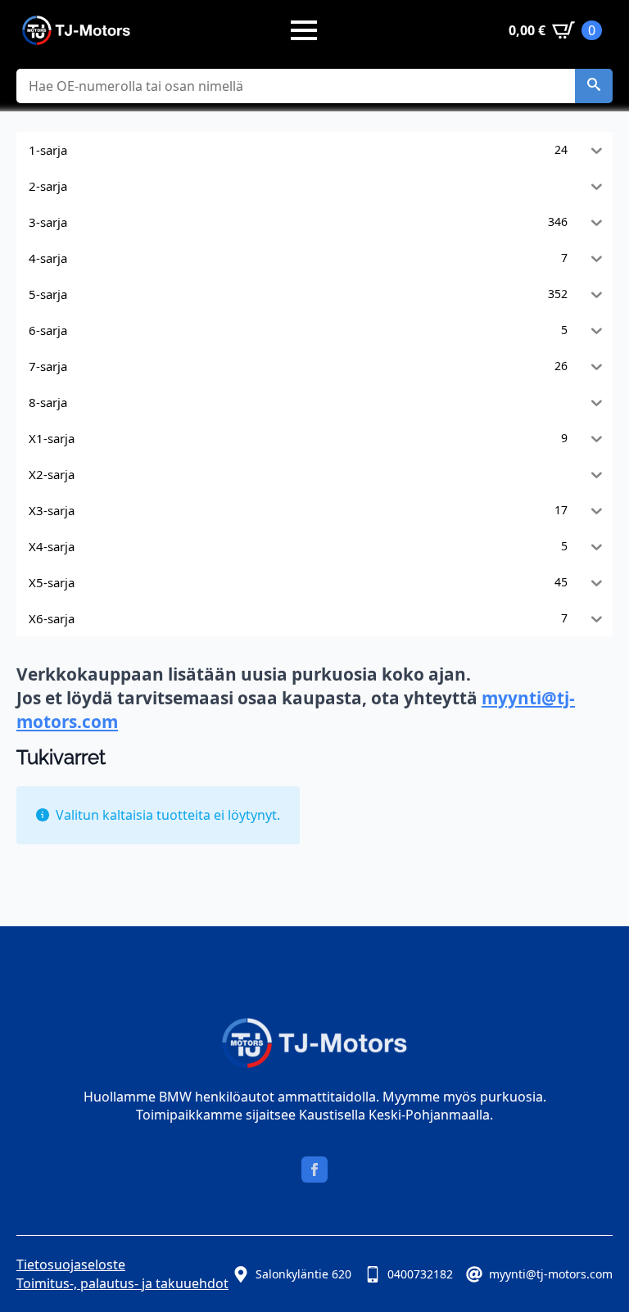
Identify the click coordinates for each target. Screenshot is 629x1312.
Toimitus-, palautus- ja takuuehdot (122, 1283)
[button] (594, 86)
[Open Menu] (304, 30)
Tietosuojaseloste (70, 1264)
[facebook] (314, 1169)
